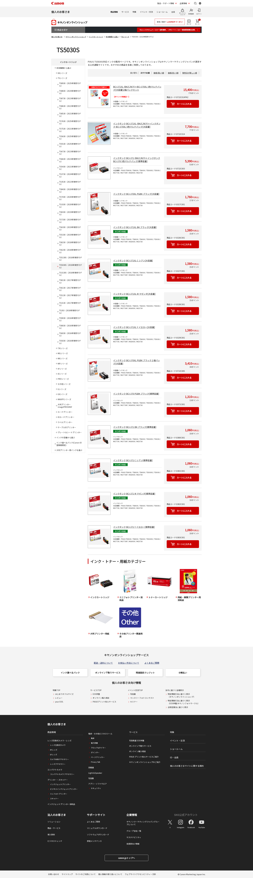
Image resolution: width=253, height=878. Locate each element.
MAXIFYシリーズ (64, 399)
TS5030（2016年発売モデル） (70, 342)
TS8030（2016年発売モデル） (70, 326)
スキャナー (54, 798)
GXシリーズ (62, 394)
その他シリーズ (64, 384)
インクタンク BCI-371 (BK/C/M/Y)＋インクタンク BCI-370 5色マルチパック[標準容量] (136, 159)
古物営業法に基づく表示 (178, 707)
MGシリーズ (63, 353)
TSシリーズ (125, 37)
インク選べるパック (70, 672)
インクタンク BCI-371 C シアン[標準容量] (133, 460)
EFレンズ (53, 754)
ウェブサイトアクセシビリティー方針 (140, 874)
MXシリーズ (62, 358)
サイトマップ (67, 874)
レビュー (58, 698)
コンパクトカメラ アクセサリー (62, 774)
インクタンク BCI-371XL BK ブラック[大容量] (135, 227)
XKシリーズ (62, 73)
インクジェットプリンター (60, 784)
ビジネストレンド (54, 841)
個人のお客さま (60, 12)
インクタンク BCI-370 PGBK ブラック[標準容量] (136, 393)
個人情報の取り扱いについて (110, 874)
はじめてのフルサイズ (64, 694)
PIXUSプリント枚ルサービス (104, 701)
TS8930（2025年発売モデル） (70, 84)
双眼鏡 (91, 767)
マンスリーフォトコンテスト (142, 698)
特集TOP (56, 690)
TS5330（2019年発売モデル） (70, 235)
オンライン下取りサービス (107, 672)
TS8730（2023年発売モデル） (70, 99)
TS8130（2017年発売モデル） (70, 281)
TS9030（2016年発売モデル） (70, 319)
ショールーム (162, 12)
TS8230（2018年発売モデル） (70, 243)
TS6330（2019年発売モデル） (70, 228)
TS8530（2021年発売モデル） (70, 114)
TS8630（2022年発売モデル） (70, 107)
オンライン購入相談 (101, 698)
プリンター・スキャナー (57, 779)
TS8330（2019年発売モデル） (70, 213)
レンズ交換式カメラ (57, 745)
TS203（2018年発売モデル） (69, 311)
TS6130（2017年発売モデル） (70, 289)
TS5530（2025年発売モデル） (70, 145)
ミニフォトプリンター (58, 794)
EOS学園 (96, 694)
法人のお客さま (56, 815)
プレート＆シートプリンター (70, 432)
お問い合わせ (53, 874)
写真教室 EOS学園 (136, 740)
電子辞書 (94, 743)
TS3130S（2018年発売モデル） (70, 273)
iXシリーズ (62, 373)
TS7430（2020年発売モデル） (70, 198)
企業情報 (183, 3)
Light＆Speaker (95, 773)
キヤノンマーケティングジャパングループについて (142, 823)
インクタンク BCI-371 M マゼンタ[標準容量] (134, 493)
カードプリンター (65, 412)
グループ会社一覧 (133, 831)
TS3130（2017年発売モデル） (70, 304)
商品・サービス (53, 828)
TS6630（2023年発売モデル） (70, 160)
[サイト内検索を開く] (195, 3)
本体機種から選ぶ (112, 37)
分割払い (183, 672)
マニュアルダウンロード (97, 828)
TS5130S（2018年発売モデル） (70, 258)
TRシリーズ (63, 348)
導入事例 (51, 834)
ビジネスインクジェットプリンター (63, 789)
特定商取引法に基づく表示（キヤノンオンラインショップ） (181, 695)
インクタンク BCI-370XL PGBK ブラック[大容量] (136, 193)
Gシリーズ (62, 389)
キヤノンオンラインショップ (76, 37)
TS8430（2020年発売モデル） (70, 190)
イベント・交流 (146, 12)
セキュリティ (96, 788)
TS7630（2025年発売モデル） (70, 122)
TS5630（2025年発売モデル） (70, 137)
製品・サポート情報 (165, 3)
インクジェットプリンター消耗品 (61, 804)
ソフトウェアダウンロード (98, 834)
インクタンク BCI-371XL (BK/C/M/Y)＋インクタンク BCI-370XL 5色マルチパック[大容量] (136, 125)
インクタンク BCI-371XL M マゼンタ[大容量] (134, 293)
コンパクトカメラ (54, 769)
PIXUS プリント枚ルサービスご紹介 (144, 756)
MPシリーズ (63, 363)
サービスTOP (95, 690)
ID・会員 (174, 757)
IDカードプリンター (66, 417)
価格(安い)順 (173, 73)
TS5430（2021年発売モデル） (70, 167)
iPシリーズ (62, 368)
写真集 (91, 778)
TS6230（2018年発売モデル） (70, 251)
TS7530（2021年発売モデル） (70, 129)
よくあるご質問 (151, 662)
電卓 (92, 738)
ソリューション (53, 821)
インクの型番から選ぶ (65, 437)
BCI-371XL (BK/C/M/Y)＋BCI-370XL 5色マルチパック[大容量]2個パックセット (137, 88)
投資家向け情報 (132, 843)
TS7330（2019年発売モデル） (70, 220)
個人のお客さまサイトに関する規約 (187, 765)
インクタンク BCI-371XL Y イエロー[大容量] (134, 327)
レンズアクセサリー (57, 764)
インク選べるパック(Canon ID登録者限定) (69, 443)
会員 (173, 12)
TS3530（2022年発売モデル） (70, 183)
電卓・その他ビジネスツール (100, 733)
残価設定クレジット (145, 672)
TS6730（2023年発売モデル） (70, 152)
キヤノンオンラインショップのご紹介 (144, 762)
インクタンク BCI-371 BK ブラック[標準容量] (134, 427)
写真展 (133, 694)
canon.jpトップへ (126, 857)
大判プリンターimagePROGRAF (65, 405)
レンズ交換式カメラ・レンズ (59, 740)
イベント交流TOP (135, 690)
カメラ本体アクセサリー (59, 759)
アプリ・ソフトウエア (97, 783)
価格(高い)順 (159, 73)
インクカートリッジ (96, 37)
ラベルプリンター (65, 422)
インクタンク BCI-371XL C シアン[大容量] (133, 260)
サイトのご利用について (85, 874)
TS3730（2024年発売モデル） (70, 175)
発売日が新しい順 (189, 73)
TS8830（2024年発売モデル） (70, 92)
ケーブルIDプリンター (67, 427)
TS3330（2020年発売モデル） (70, 205)
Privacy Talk (95, 762)
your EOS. (59, 701)
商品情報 (114, 12)
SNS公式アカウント (186, 815)
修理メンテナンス (94, 841)
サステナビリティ (133, 837)
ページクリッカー (98, 757)
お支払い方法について (128, 662)
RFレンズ (53, 750)
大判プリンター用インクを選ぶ (69, 450)
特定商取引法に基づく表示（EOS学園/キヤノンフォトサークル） (184, 702)
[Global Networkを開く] (200, 3)
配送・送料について (103, 662)
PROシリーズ (63, 379)
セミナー (134, 701)
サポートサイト (96, 815)
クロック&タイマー (98, 747)
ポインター (95, 752)
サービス (125, 12)
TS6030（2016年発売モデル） (70, 334)
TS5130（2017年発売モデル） (70, 296)
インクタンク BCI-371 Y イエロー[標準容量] (134, 526)
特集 (134, 12)
